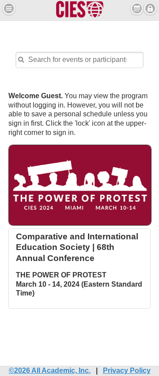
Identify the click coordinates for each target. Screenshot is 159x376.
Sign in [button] (150, 8)
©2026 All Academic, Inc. (50, 370)
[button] (8, 8)
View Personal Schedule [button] (137, 8)
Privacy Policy (127, 370)
